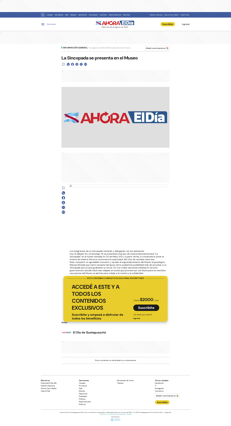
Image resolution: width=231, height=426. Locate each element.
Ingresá (185, 24)
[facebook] (72, 64)
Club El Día (185, 15)
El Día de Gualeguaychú (89, 332)
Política (103, 15)
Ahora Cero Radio (172, 15)
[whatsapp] (68, 64)
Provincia (59, 15)
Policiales (93, 15)
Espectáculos (115, 15)
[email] (81, 64)
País (66, 15)
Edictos (126, 15)
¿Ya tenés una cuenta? (142, 316)
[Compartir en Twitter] (76, 64)
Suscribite (167, 24)
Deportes (82, 15)
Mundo (73, 15)
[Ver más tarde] (63, 64)
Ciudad (50, 15)
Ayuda (129, 414)
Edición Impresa (156, 15)
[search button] (43, 15)
